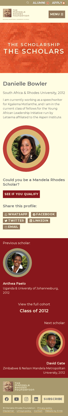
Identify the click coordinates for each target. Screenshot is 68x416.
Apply (57, 3)
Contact (38, 410)
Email (13, 227)
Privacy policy (45, 408)
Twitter (16, 220)
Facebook (45, 214)
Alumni (39, 3)
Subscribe (53, 399)
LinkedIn (40, 220)
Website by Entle (54, 410)
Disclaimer (9, 410)
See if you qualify (21, 194)
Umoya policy (24, 410)
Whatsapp (17, 214)
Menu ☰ (56, 14)
